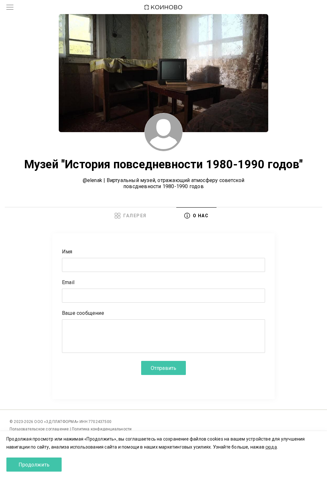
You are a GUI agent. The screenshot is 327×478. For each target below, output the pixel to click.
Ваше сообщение (83, 313)
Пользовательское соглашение (40, 429)
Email (68, 282)
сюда (271, 447)
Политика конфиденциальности (102, 429)
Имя (67, 252)
